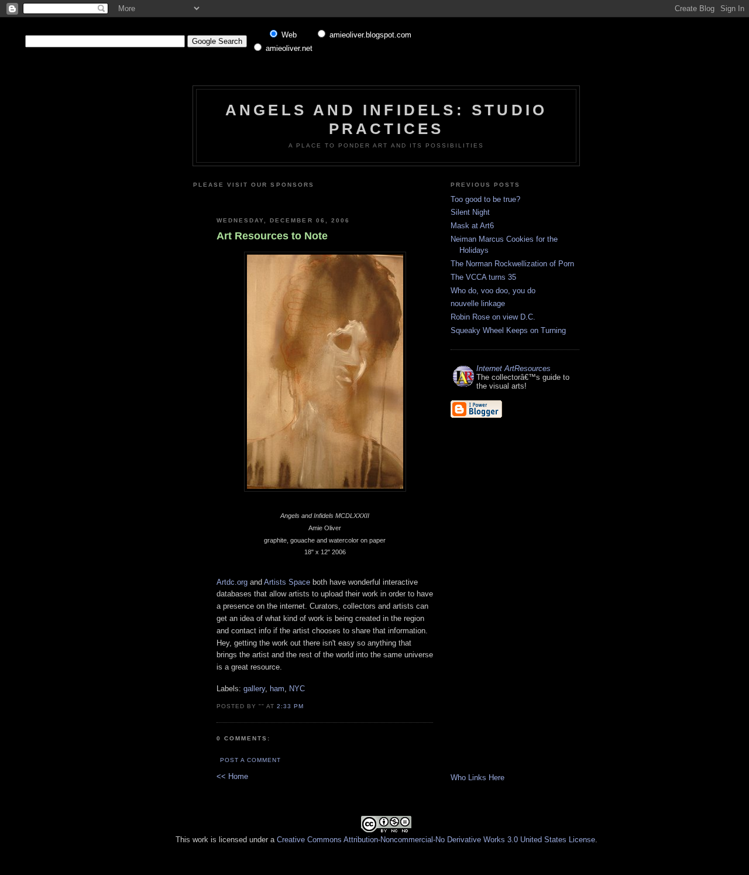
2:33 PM (290, 706)
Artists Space (287, 582)
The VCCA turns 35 (483, 277)
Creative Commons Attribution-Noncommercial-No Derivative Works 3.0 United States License (436, 839)
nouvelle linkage (478, 303)
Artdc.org (232, 582)
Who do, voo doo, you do (493, 290)
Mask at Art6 (472, 225)
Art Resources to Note (272, 236)
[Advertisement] (355, 198)
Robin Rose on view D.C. (493, 317)
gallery (254, 688)
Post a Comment (250, 760)
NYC (297, 688)
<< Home (232, 776)
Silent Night (470, 212)
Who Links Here (477, 777)
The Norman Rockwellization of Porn (512, 263)
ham (277, 688)
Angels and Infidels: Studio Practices (386, 119)
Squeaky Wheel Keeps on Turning (508, 330)
